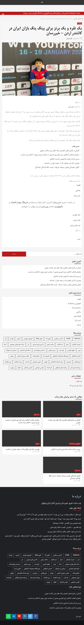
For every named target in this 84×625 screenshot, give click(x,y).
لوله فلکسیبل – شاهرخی (73, 527)
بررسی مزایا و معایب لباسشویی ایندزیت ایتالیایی (64, 159)
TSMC (68, 339)
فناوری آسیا (46, 356)
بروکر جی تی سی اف (76, 385)
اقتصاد (70, 13)
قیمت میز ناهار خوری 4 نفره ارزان (33, 519)
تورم (79, 350)
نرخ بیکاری (77, 362)
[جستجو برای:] (54, 254)
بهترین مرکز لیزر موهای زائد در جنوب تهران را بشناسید (61, 163)
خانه (42, 2)
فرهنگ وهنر (53, 13)
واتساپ (27, 362)
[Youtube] (19, 616)
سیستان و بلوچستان (39, 350)
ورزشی (33, 13)
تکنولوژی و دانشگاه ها (43, 13)
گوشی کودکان (28, 368)
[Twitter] (30, 616)
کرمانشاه (49, 368)
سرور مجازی (52, 350)
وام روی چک (70, 536)
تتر (28, 344)
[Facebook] (35, 616)
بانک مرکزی (50, 344)
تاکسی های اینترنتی (37, 344)
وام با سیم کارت (67, 539)
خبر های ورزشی (75, 225)
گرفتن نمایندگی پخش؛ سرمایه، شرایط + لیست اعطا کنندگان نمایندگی (57, 167)
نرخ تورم (68, 362)
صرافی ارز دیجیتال (11, 350)
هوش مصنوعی (36, 362)
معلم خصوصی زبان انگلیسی (73, 523)
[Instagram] (24, 616)
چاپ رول (16, 536)
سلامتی (66, 13)
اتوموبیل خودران (28, 339)
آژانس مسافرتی (58, 339)
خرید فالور (79, 381)
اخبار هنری (76, 220)
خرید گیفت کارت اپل (50, 519)
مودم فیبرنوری (47, 536)
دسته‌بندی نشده (76, 308)
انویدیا (11, 339)
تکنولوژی (59, 206)
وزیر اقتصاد (8, 362)
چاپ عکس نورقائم (36, 536)
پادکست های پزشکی (59, 536)
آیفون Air (39, 339)
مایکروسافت (35, 356)
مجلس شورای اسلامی (23, 356)
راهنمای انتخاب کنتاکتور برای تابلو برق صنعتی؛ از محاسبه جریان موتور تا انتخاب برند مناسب (50, 155)
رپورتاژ (60, 519)
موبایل (12, 356)
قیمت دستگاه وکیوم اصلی (57, 527)
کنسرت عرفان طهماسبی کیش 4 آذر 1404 (39, 515)
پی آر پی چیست (58, 515)
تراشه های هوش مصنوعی (17, 344)
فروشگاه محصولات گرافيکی (60, 356)
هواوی (45, 362)
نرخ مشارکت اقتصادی (57, 362)
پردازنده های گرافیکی (61, 368)
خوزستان (61, 350)
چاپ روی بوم (51, 532)
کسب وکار (60, 13)
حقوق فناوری (71, 350)
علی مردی (69, 38)
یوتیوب (12, 368)
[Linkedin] (13, 616)
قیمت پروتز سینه (68, 519)
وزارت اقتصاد (18, 362)
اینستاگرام (60, 344)
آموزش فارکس (21, 515)
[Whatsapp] (8, 616)
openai (77, 339)
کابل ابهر (78, 536)
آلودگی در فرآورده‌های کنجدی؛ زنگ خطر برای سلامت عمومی (59, 151)
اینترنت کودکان (76, 344)
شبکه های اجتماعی (25, 350)
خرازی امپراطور (56, 539)
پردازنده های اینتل (75, 368)
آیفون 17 (48, 339)
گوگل (19, 368)
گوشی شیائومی (39, 368)
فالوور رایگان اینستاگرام (63, 532)
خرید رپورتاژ (27, 13)
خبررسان (71, 107)
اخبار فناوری (76, 215)
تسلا (5, 344)
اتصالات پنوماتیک (58, 523)
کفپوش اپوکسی (46, 539)
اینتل (67, 344)
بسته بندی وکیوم (76, 532)
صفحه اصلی (76, 13)
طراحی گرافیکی (76, 356)
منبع (79, 239)
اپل (6, 339)
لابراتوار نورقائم (25, 536)
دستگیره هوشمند (69, 515)
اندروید (18, 339)
